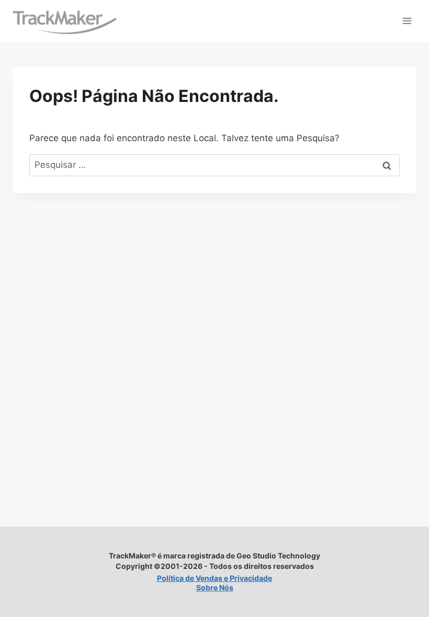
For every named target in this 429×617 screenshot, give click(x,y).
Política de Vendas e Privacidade (214, 578)
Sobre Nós (214, 587)
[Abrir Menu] (406, 21)
